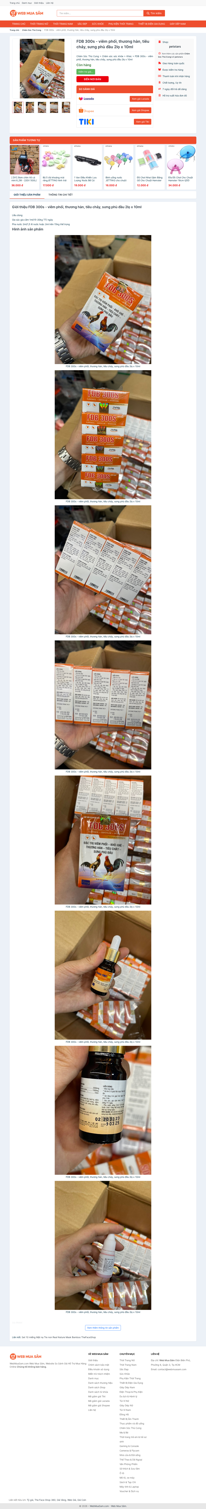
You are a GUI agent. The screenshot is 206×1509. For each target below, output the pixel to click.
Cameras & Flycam (129, 1450)
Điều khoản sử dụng (98, 1369)
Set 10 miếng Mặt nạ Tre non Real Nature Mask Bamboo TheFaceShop (59, 1337)
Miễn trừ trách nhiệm (99, 1373)
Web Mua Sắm (118, 1506)
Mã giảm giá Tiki (96, 1396)
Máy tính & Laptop (129, 1486)
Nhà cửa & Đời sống (130, 1455)
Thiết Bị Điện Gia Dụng (151, 23)
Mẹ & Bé (124, 1432)
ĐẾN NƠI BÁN (92, 79)
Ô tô (122, 1473)
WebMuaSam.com (99, 1506)
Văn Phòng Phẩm (128, 1464)
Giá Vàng (61, 1500)
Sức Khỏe (98, 23)
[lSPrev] (16, 68)
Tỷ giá (30, 1500)
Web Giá (71, 1500)
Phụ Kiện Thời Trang (120, 23)
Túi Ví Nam (125, 1410)
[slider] (17, 107)
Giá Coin (81, 1500)
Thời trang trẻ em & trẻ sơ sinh (133, 1439)
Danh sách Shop (96, 1387)
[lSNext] (67, 68)
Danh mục (27, 3)
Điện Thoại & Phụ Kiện (131, 1391)
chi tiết (60, 194)
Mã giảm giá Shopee (99, 1405)
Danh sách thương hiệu (100, 1382)
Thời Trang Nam (63, 23)
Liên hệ (49, 3)
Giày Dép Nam (178, 23)
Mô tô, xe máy (127, 1477)
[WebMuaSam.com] (27, 13)
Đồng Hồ (124, 1414)
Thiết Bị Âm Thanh (129, 1419)
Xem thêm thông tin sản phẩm (103, 1327)
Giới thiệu (39, 3)
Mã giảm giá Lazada (99, 1401)
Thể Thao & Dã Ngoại (131, 1459)
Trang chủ (15, 3)
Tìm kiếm (156, 13)
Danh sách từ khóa (98, 1391)
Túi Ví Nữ (124, 1401)
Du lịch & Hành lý (128, 1396)
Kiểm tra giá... (86, 71)
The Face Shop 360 (45, 1500)
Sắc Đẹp (82, 23)
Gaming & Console (129, 1446)
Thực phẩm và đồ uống (132, 1423)
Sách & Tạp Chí (128, 1482)
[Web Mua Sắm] (26, 1356)
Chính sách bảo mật (98, 1364)
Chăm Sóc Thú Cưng (31, 30)
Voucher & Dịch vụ (129, 1491)
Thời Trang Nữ (39, 23)
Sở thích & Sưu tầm (130, 1468)
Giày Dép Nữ (126, 1405)
